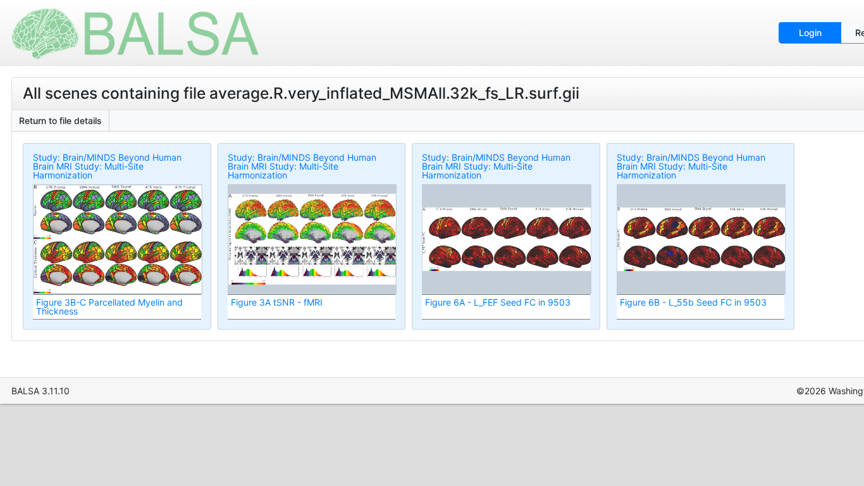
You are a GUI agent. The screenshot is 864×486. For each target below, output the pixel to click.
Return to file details (60, 120)
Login (810, 32)
